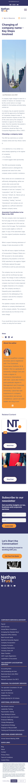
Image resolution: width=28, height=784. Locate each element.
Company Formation (7, 645)
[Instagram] (12, 4)
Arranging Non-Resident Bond (10, 632)
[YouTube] (17, 4)
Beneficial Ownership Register (10, 640)
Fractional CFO (5, 676)
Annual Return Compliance (9, 629)
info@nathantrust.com (14, 1)
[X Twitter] (15, 4)
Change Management (7, 722)
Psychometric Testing (7, 711)
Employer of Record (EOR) (9, 727)
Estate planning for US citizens (10, 698)
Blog (2, 747)
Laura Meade (8, 346)
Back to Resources (9, 18)
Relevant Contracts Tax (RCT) (10, 679)
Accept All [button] (14, 781)
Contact (3, 752)
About (3, 749)
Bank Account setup (7, 637)
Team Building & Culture (8, 714)
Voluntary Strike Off (7, 650)
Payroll (3, 624)
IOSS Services (5, 626)
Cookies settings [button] (6, 781)
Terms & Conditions (7, 757)
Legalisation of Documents (9, 658)
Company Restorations (8, 648)
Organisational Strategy (8, 725)
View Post (10, 445)
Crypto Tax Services (7, 693)
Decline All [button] (22, 781)
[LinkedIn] (14, 4)
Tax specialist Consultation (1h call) (11, 687)
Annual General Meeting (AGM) (10, 738)
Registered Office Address (9, 634)
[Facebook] (10, 4)
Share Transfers (5, 653)
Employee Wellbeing (7, 719)
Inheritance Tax (5, 695)
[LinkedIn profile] (12, 405)
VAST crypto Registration (8, 656)
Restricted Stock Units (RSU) (9, 674)
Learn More (7, 405)
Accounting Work (6, 668)
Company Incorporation (8, 642)
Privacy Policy (5, 754)
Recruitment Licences (7, 706)
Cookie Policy (5, 760)
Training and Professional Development (12, 730)
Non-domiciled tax (6, 690)
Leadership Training (7, 709)
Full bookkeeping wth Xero (9, 671)
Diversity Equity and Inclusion (10, 717)
